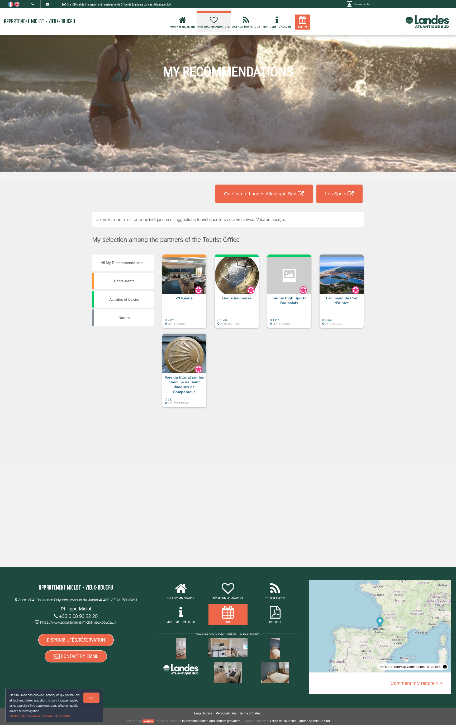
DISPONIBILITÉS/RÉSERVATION (76, 640)
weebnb (148, 721)
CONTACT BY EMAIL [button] (79, 656)
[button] (184, 293)
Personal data (226, 713)
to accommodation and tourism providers (211, 721)
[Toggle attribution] (445, 666)
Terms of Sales (249, 713)
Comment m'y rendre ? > (417, 683)
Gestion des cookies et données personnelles (40, 716)
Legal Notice (203, 713)
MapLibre (434, 666)
